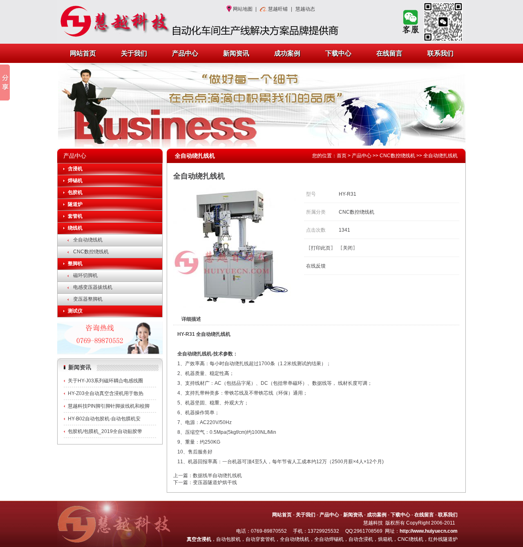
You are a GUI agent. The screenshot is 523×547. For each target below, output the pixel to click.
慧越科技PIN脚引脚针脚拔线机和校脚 (109, 406)
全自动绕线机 (88, 240)
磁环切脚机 (85, 275)
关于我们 (134, 53)
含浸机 (75, 169)
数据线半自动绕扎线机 (217, 475)
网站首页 (83, 53)
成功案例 (287, 53)
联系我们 (440, 53)
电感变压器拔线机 (92, 287)
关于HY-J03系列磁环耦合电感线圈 (105, 381)
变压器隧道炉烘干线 (215, 482)
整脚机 (75, 263)
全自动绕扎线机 (440, 156)
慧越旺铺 (278, 9)
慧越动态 (305, 9)
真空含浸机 (199, 539)
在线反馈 (316, 266)
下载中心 (338, 53)
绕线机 (75, 228)
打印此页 (321, 248)
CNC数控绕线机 (91, 252)
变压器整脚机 (88, 299)
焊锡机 (75, 180)
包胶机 (75, 192)
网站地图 (243, 9)
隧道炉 (75, 204)
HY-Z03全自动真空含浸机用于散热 (105, 393)
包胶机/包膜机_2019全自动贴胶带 (105, 431)
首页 (341, 156)
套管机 (75, 216)
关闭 (348, 248)
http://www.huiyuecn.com (429, 531)
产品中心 (185, 53)
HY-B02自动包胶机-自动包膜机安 (104, 419)
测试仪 (75, 311)
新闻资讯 (236, 53)
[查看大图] (234, 306)
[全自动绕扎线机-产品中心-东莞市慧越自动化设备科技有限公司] (110, 22)
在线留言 (389, 53)
